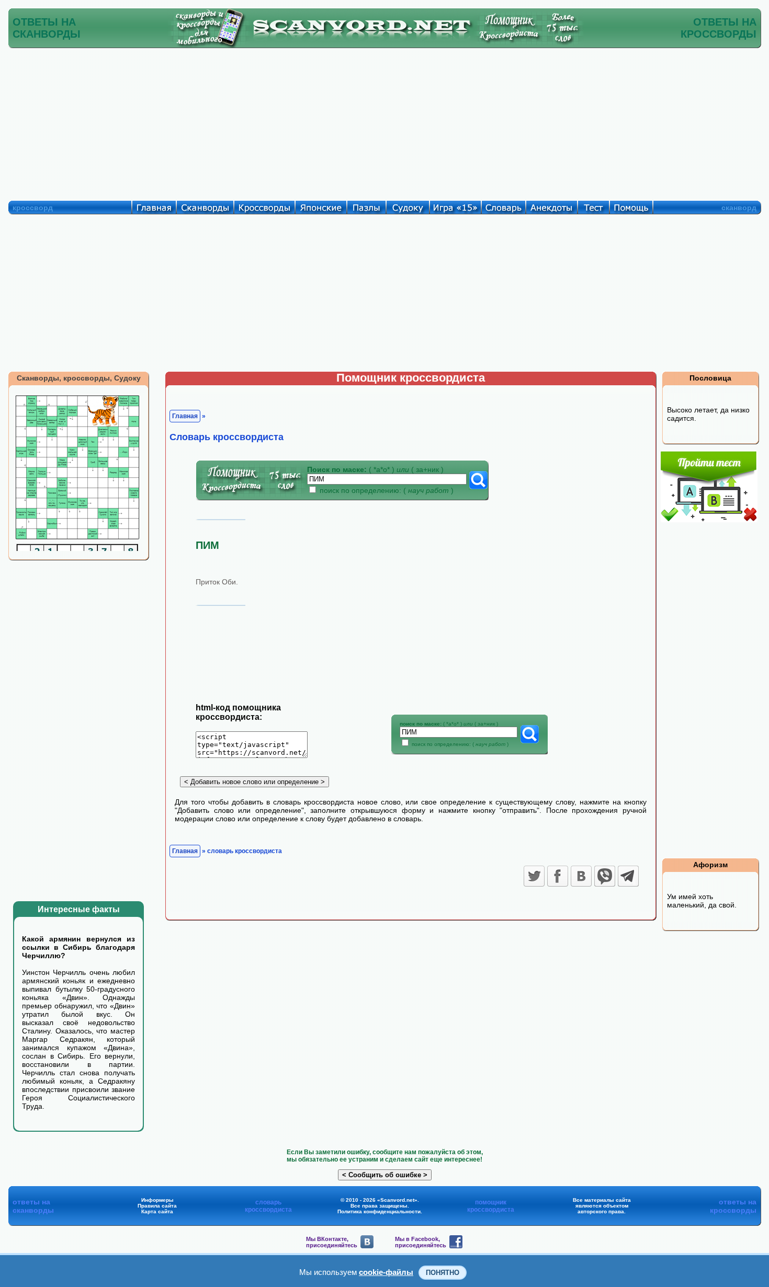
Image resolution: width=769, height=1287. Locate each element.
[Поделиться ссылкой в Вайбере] (604, 876)
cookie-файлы (386, 1272)
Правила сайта (157, 1206)
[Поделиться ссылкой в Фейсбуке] (557, 876)
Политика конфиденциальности (379, 1211)
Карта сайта (157, 1211)
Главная (185, 416)
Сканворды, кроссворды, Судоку (79, 378)
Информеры (157, 1200)
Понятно (442, 1273)
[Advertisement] (384, 122)
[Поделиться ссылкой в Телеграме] (628, 876)
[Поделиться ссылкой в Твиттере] (534, 876)
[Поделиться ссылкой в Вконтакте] (581, 876)
